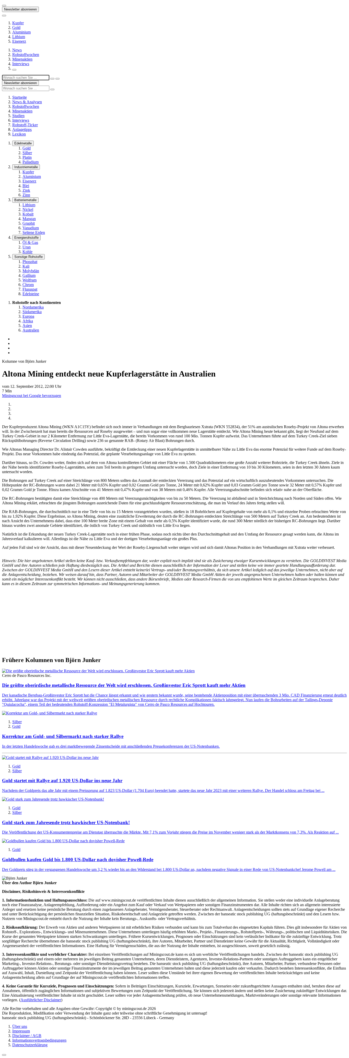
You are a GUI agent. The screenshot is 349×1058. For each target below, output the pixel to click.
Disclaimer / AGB (26, 1035)
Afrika (27, 321)
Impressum (21, 1031)
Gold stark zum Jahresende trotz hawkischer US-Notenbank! (66, 822)
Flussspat (29, 289)
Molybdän (30, 271)
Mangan (29, 219)
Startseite (19, 97)
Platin (27, 157)
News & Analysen (27, 102)
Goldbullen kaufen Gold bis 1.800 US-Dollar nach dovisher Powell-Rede (77, 859)
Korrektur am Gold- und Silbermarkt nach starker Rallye (62, 736)
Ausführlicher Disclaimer (40, 1000)
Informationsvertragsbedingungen (39, 1040)
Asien (27, 325)
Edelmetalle (23, 143)
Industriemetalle (26, 167)
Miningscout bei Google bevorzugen (31, 395)
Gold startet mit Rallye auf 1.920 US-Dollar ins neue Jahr (62, 780)
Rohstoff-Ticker (25, 125)
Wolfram (29, 280)
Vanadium (30, 228)
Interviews (20, 64)
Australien (30, 330)
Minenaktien (22, 59)
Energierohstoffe (26, 238)
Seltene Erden (33, 232)
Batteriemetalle (25, 200)
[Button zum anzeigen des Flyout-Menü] (4, 5)
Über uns (19, 1026)
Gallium (29, 275)
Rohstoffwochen (25, 54)
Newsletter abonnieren (20, 9)
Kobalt (27, 214)
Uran (26, 247)
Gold (16, 27)
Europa (28, 316)
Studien (18, 115)
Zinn (26, 195)
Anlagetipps (22, 129)
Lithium (18, 37)
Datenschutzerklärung (30, 1045)
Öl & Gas (30, 242)
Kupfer (18, 23)
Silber (27, 153)
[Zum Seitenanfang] (4, 1055)
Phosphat (29, 261)
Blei (25, 186)
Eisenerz (19, 41)
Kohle (27, 251)
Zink (26, 190)
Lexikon (19, 134)
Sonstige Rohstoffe (28, 257)
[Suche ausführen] (57, 78)
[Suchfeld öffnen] (14, 70)
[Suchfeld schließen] (52, 78)
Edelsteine (30, 294)
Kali (25, 266)
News (17, 50)
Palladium (30, 162)
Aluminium (21, 32)
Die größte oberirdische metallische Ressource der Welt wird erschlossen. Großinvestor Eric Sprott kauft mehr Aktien (124, 685)
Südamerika (32, 312)
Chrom (28, 284)
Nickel (27, 209)
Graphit (28, 223)
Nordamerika (33, 307)
